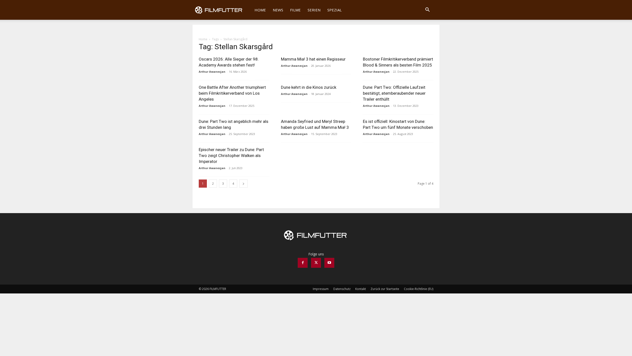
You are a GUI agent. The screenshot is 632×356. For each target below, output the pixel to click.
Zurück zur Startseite (385, 289)
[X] (316, 263)
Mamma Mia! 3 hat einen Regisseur (313, 59)
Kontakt (360, 289)
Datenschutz (342, 289)
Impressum (321, 289)
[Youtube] (329, 263)
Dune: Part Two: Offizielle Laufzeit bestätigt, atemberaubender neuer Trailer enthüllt (394, 93)
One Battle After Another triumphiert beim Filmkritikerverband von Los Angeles (232, 93)
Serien (314, 9)
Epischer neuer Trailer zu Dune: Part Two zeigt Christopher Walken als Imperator (231, 155)
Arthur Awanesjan (212, 71)
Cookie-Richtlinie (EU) (418, 289)
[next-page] (243, 183)
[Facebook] (303, 263)
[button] (427, 10)
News (278, 9)
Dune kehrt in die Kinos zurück (308, 87)
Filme (295, 9)
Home (260, 9)
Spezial (334, 9)
